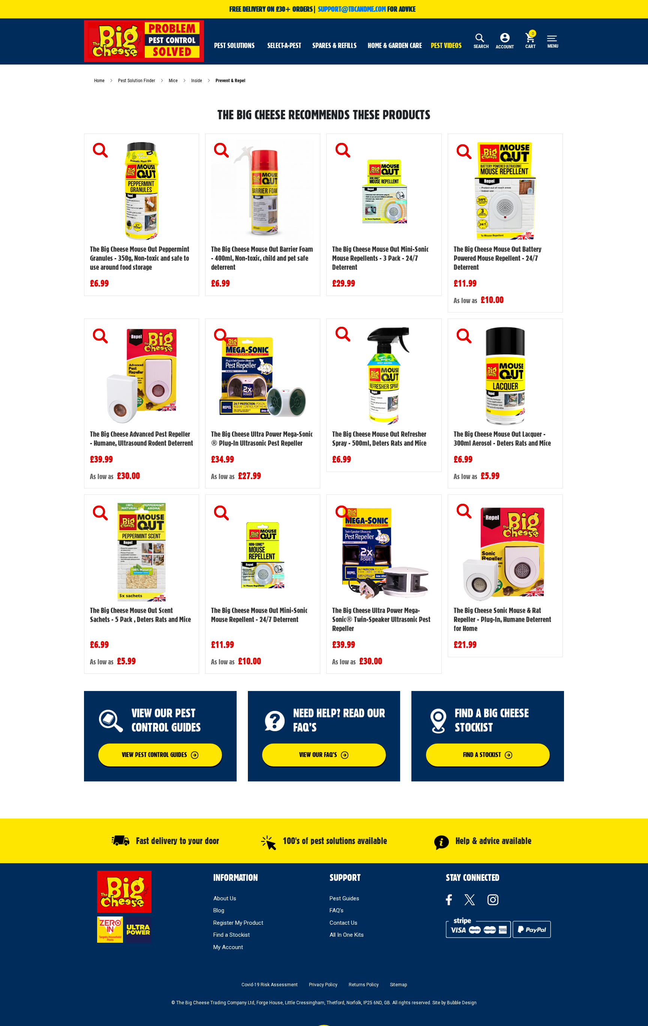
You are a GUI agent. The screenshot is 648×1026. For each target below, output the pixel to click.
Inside (197, 80)
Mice (174, 80)
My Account (228, 947)
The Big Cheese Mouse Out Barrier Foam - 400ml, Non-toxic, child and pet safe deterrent (262, 258)
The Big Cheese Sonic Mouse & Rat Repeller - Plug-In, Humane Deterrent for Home (502, 619)
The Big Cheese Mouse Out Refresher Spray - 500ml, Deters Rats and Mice (379, 439)
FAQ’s (337, 910)
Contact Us (343, 922)
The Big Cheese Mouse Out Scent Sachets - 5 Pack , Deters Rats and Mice (140, 615)
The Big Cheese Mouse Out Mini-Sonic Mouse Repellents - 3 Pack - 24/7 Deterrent (380, 258)
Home (100, 80)
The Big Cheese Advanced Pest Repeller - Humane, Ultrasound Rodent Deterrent (141, 439)
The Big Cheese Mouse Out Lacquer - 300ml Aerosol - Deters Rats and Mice (502, 439)
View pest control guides (154, 755)
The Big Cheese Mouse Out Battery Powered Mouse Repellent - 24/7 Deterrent (498, 258)
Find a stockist (482, 755)
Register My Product (238, 922)
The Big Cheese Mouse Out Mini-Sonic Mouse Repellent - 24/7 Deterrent (259, 615)
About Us (224, 898)
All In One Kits (347, 934)
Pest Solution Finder (137, 80)
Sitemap (398, 984)
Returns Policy (364, 984)
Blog (218, 910)
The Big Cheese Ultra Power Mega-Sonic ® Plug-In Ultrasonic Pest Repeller (262, 439)
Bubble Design (462, 1002)
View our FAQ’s (318, 755)
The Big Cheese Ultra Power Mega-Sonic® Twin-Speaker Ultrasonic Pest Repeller (381, 619)
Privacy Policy (323, 984)
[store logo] (144, 40)
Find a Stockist (231, 934)
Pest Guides (344, 898)
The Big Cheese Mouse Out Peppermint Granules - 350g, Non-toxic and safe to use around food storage (139, 258)
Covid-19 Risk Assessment (270, 984)
